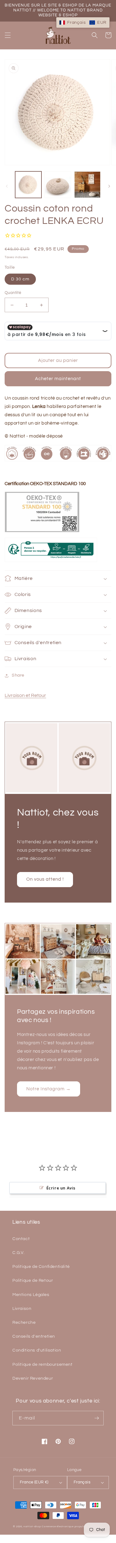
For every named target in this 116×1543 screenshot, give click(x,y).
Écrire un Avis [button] (60, 1188)
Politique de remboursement (42, 1364)
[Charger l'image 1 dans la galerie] (28, 184)
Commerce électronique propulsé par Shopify (72, 1526)
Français (82, 1482)
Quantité (13, 293)
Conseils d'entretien (33, 1336)
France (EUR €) (34, 1482)
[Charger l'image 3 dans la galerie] (87, 184)
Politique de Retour (32, 1280)
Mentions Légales (30, 1295)
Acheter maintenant (58, 378)
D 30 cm (20, 279)
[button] (8, 35)
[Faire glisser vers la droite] (109, 186)
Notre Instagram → (48, 1089)
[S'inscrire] (96, 1418)
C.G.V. (18, 1253)
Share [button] (18, 675)
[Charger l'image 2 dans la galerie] (58, 184)
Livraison (21, 1308)
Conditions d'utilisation (36, 1350)
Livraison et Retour (25, 695)
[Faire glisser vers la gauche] (7, 186)
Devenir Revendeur (32, 1378)
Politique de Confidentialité (41, 1266)
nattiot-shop (32, 1526)
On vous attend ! (45, 879)
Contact (21, 1239)
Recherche (24, 1322)
